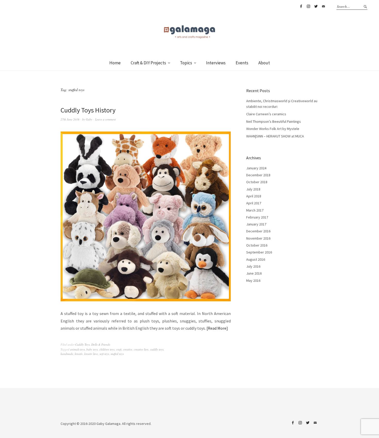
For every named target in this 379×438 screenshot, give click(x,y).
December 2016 (258, 231)
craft (118, 349)
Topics (186, 63)
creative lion (141, 349)
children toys (106, 349)
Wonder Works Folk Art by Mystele (272, 128)
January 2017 (256, 224)
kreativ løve (91, 354)
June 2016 (254, 273)
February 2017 (257, 217)
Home (115, 63)
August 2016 (255, 259)
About (264, 63)
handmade (67, 354)
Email (323, 6)
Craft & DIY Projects (148, 63)
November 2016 (258, 238)
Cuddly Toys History (88, 110)
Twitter (316, 6)
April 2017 (253, 203)
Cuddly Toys (82, 344)
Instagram (308, 6)
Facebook (301, 6)
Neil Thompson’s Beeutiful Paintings (273, 121)
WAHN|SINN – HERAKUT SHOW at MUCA (275, 136)
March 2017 (254, 210)
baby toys (92, 349)
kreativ (79, 354)
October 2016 (256, 245)
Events (242, 63)
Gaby (89, 119)
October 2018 (256, 182)
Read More (217, 328)
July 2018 (253, 189)
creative (127, 349)
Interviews (216, 63)
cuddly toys (156, 349)
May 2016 (253, 280)
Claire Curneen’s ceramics (266, 114)
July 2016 (253, 266)
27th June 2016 (70, 119)
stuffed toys (117, 354)
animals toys (77, 349)
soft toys (104, 354)
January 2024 (256, 168)
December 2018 (258, 175)
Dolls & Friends (100, 344)
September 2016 (259, 252)
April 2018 (253, 196)
